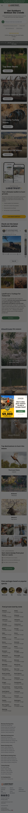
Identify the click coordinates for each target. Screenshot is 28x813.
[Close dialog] (26, 396)
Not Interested (20, 414)
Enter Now (20, 411)
